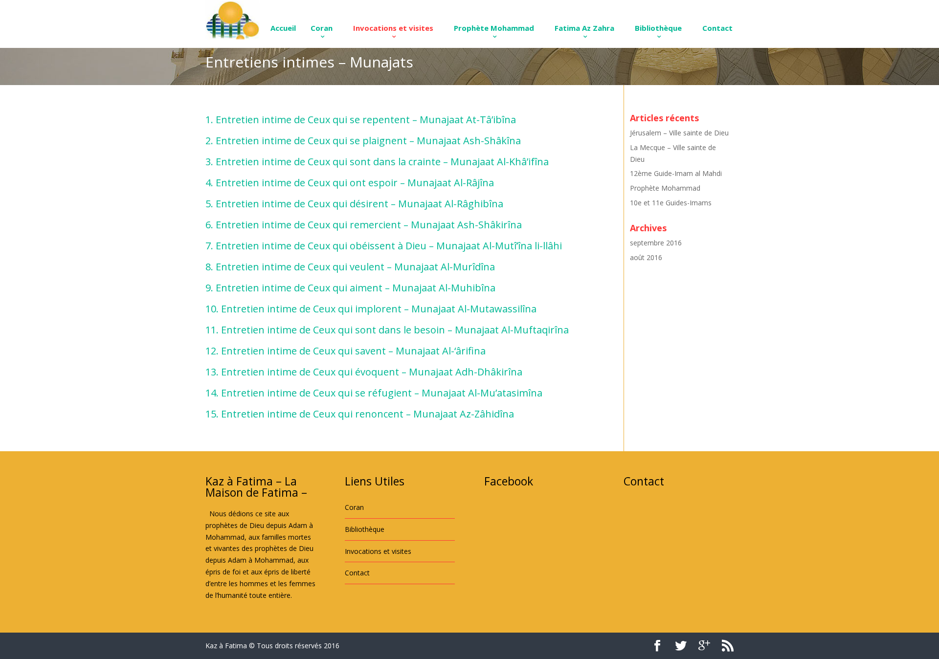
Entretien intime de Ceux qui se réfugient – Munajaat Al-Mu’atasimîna (381, 392)
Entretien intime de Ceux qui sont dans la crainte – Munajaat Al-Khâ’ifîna (382, 161)
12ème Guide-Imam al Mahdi (676, 173)
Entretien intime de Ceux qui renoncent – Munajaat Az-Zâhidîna (367, 413)
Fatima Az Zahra (584, 28)
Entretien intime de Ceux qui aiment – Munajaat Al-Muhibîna (355, 287)
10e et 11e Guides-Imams (671, 202)
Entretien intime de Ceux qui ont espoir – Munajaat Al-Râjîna (355, 182)
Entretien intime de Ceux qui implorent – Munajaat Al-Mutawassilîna (379, 308)
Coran (322, 28)
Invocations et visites (393, 28)
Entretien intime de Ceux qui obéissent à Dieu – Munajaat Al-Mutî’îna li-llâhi (389, 245)
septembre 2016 (656, 242)
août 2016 (646, 257)
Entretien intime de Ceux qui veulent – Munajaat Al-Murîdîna (355, 266)
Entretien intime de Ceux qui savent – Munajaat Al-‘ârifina (353, 350)
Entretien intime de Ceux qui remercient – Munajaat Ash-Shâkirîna (369, 224)
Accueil (283, 28)
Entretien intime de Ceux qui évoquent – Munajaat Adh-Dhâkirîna (371, 371)
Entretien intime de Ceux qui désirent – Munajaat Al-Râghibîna (359, 203)
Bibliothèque (658, 28)
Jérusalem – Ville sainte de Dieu (679, 132)
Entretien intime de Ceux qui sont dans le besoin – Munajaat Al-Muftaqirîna (395, 329)
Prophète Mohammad (494, 28)
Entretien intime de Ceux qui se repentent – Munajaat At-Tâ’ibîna (366, 119)
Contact (717, 28)
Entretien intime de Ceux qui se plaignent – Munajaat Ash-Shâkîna (368, 140)
